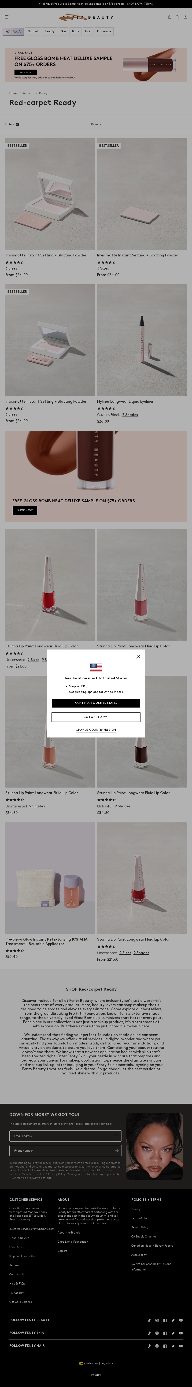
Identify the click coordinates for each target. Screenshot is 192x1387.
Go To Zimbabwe (96, 717)
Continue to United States (96, 703)
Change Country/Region (96, 730)
